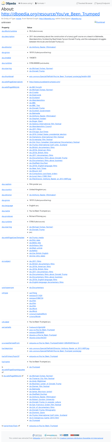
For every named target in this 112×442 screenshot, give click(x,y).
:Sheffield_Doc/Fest (38, 163)
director (7, 47)
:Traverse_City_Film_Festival (41, 378)
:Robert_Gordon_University (41, 399)
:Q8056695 (36, 332)
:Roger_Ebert (36, 121)
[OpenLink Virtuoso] (37, 435)
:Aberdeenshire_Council (40, 126)
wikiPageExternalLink (12, 82)
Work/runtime (9, 31)
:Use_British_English (38, 253)
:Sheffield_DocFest (38, 394)
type (5, 293)
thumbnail (8, 76)
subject (6, 261)
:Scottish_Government (39, 110)
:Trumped (34, 367)
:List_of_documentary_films (41, 407)
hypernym (8, 287)
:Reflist (33, 250)
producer (7, 216)
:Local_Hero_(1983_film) (40, 176)
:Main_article (35, 248)
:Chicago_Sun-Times (38, 131)
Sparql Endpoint (103, 3)
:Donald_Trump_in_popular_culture (45, 402)
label (5, 322)
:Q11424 (35, 295)
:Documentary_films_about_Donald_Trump (48, 158)
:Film (32, 301)
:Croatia (33, 92)
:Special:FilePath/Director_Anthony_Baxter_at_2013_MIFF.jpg (59, 348)
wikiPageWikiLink (10, 87)
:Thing (33, 293)
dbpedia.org (76, 18)
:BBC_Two (34, 105)
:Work (33, 308)
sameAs (6, 327)
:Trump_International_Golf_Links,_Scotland (48, 145)
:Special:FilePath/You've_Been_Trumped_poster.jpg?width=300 (60, 76)
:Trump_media (36, 237)
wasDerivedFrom (11, 343)
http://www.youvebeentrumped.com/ (44, 82)
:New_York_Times (37, 168)
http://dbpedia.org (47, 18)
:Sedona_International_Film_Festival (45, 124)
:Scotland (34, 97)
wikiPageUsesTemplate (13, 237)
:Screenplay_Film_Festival (40, 139)
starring (7, 68)
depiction (7, 348)
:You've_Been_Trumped (42, 330)
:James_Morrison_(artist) (40, 391)
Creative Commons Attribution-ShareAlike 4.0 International (81, 438)
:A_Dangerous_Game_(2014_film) (44, 418)
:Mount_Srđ (35, 171)
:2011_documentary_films (41, 155)
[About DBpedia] (8, 3)
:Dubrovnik (35, 95)
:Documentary (36, 287)
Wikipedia (36, 438)
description (8, 36)
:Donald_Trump (37, 71)
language (7, 205)
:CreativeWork (38, 314)
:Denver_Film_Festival (39, 386)
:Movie (34, 316)
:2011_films (35, 129)
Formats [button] (40, 3)
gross (6, 52)
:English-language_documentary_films (46, 282)
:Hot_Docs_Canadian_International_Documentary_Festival (54, 142)
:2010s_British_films (38, 152)
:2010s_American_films (40, 150)
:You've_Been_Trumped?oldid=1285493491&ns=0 (54, 343)
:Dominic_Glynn (37, 412)
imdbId (6, 58)
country (7, 189)
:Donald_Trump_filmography (42, 410)
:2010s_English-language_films (43, 166)
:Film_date (34, 240)
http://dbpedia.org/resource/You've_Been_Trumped (50, 14)
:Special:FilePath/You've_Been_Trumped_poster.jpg (55, 351)
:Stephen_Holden (37, 118)
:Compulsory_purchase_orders (43, 173)
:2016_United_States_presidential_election (47, 134)
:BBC (32, 103)
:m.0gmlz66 (37, 327)
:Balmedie (34, 113)
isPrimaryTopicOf (10, 356)
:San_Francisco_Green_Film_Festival (45, 404)
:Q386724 (36, 298)
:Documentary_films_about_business (45, 160)
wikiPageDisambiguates (13, 369)
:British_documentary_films (42, 147)
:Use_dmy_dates (37, 256)
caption (6, 184)
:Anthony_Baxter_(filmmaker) (42, 47)
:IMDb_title (35, 243)
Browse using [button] (26, 3)
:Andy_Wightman (37, 381)
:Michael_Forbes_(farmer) (41, 68)
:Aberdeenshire (37, 100)
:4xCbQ (37, 337)
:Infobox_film (36, 245)
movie (18, 18)
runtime (7, 63)
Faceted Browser (85, 3)
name (6, 211)
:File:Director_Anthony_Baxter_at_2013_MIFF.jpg (50, 179)
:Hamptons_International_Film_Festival (46, 137)
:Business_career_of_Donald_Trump (45, 384)
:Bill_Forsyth (35, 87)
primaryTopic (11, 426)
